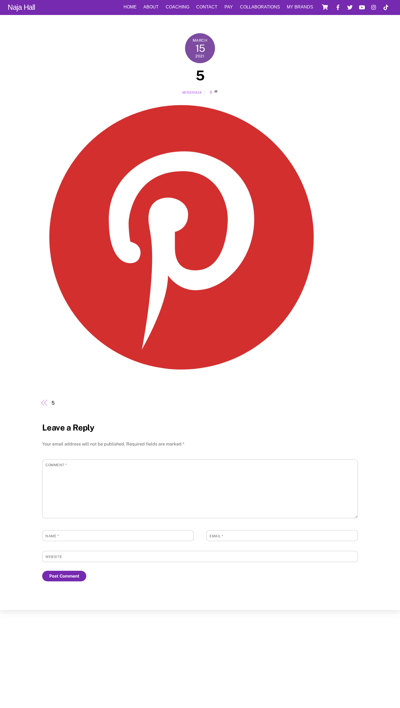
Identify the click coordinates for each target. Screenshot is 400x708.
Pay (228, 7)
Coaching (177, 7)
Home (130, 7)
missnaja (192, 92)
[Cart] (324, 7)
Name (52, 536)
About (151, 7)
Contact (206, 7)
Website (53, 557)
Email (216, 536)
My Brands (300, 7)
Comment (56, 465)
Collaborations (260, 7)
